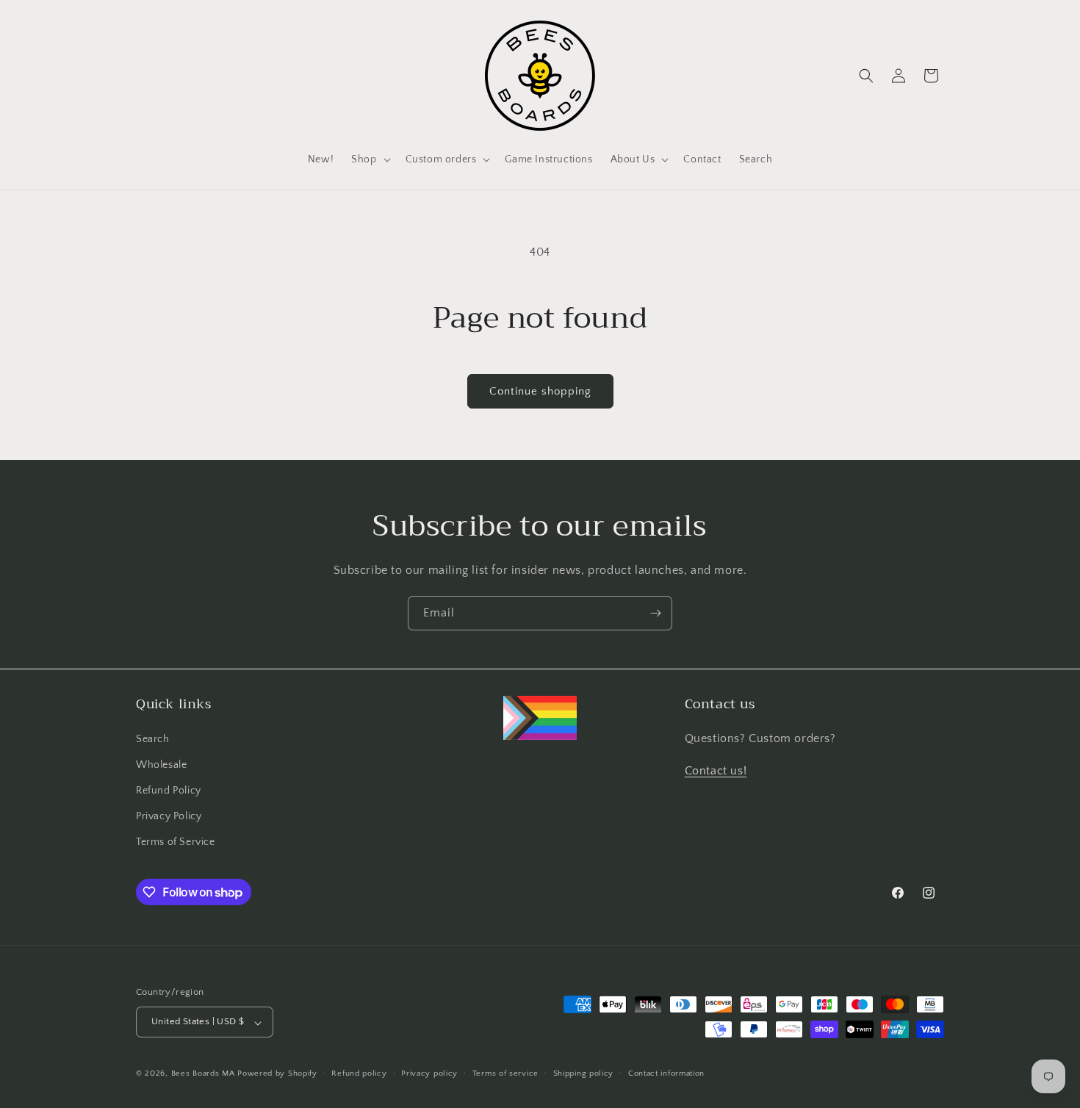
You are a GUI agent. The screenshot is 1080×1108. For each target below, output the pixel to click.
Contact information (666, 1073)
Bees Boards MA (203, 1074)
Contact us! (716, 770)
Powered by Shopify (277, 1074)
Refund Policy (168, 790)
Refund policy (358, 1073)
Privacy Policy (168, 816)
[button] (369, 159)
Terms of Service (175, 842)
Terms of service (505, 1073)
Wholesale (161, 764)
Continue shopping (540, 391)
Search (153, 738)
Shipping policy (583, 1073)
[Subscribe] (655, 613)
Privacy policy (429, 1073)
